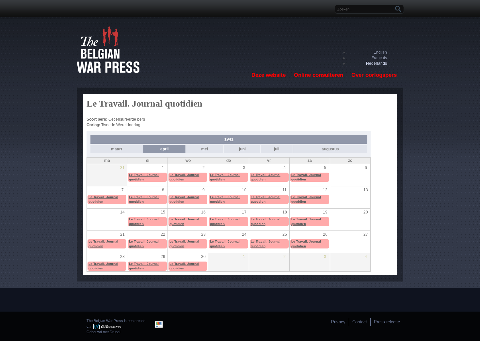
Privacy (338, 321)
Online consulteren (318, 75)
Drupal (115, 332)
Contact (359, 321)
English (380, 52)
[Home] (108, 71)
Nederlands (376, 63)
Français (379, 58)
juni (242, 149)
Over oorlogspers (374, 75)
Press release (387, 321)
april (164, 149)
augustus (330, 149)
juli (276, 149)
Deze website (268, 75)
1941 (228, 139)
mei (204, 149)
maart (116, 149)
